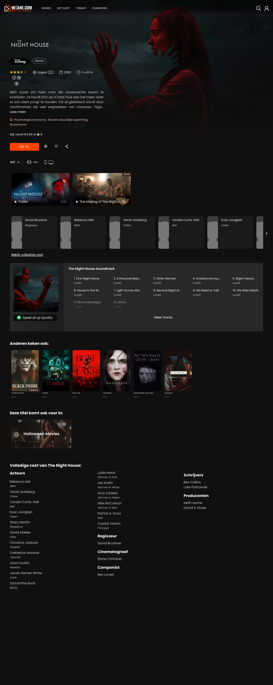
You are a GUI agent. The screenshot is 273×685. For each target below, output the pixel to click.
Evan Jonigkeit (21, 514)
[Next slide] (266, 233)
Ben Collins (192, 482)
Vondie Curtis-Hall (24, 504)
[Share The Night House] (67, 146)
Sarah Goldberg (22, 494)
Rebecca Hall (20, 483)
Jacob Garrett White (26, 575)
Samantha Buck (22, 585)
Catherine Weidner (25, 554)
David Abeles (20, 534)
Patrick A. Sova (109, 515)
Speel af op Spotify (37, 317)
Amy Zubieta (109, 495)
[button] (46, 8)
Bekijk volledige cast (27, 254)
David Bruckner (109, 543)
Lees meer (18, 112)
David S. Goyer (195, 507)
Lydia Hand (107, 474)
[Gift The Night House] (46, 146)
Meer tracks (163, 317)
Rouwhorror (18, 124)
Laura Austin (20, 565)
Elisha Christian (110, 559)
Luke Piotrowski (195, 487)
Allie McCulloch (110, 505)
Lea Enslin (108, 485)
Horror (39, 61)
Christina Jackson (24, 544)
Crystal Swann (109, 525)
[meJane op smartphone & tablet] (46, 162)
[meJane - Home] (18, 8)
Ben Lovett (106, 574)
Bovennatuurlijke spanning (68, 120)
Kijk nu (24, 146)
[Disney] (20, 61)
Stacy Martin (20, 524)
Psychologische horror (30, 120)
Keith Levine (193, 503)
